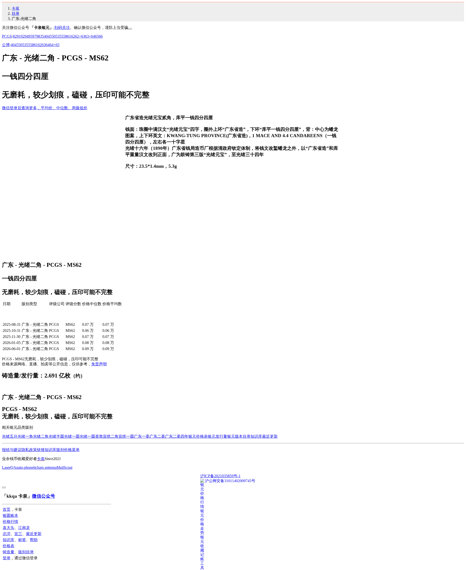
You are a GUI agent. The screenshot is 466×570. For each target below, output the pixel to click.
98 (38, 36)
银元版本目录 (238, 436)
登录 (6, 558)
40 (46, 36)
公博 (6, 45)
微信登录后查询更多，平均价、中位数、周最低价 (44, 108)
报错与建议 (11, 450)
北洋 (6, 534)
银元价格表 (198, 436)
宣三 (18, 534)
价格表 (8, 546)
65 (97, 36)
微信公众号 (43, 496)
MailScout (64, 467)
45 (50, 36)
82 (15, 36)
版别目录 (26, 552)
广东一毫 (142, 436)
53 (57, 36)
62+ (78, 36)
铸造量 (8, 552)
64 (93, 36)
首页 (6, 509)
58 (65, 36)
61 (69, 36)
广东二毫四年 (176, 436)
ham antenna (47, 467)
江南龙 (24, 528)
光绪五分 (9, 436)
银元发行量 (217, 436)
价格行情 (10, 522)
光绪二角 (41, 436)
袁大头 (8, 528)
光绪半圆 (56, 436)
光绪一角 (25, 436)
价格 (68, 450)
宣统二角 (110, 436)
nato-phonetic (26, 467)
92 (23, 36)
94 (26, 36)
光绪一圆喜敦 (91, 436)
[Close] (130, 29)
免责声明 (99, 364)
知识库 (256, 436)
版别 (60, 450)
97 (34, 36)
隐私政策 (29, 450)
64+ (53, 45)
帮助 (34, 540)
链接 (41, 450)
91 (19, 36)
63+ (88, 36)
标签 (22, 540)
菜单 (76, 450)
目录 (15, 13)
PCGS (7, 36)
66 (101, 36)
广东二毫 (157, 436)
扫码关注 (62, 27)
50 (54, 36)
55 (61, 36)
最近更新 (270, 436)
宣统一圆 (126, 436)
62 (73, 36)
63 (83, 36)
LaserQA (9, 467)
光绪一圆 (72, 436)
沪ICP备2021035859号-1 (220, 476)
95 (30, 36)
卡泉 (15, 8)
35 (42, 36)
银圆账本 (10, 515)
